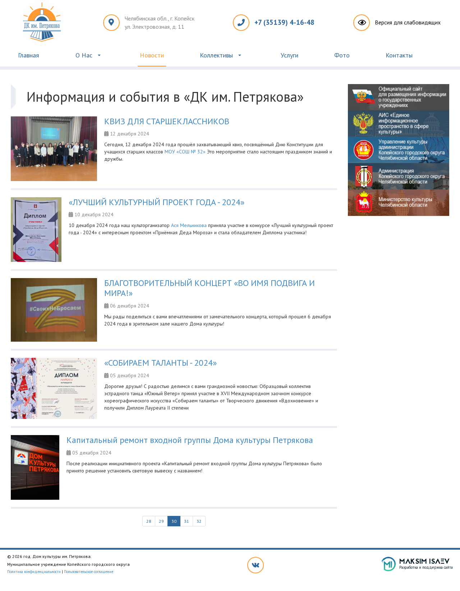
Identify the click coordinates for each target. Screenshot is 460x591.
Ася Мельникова (189, 225)
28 (148, 521)
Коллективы (216, 55)
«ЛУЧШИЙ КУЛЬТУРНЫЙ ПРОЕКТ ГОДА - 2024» (156, 202)
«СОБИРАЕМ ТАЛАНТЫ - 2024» (160, 362)
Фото (342, 55)
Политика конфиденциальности (34, 571)
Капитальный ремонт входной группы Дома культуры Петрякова (189, 439)
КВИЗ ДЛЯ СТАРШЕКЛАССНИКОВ (166, 121)
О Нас (83, 55)
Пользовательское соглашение (88, 571)
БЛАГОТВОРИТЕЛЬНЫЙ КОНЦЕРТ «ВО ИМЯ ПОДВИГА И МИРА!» (209, 288)
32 (199, 521)
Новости (152, 55)
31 (186, 521)
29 (161, 521)
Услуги (289, 55)
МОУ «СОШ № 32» (185, 151)
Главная (28, 55)
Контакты (399, 55)
